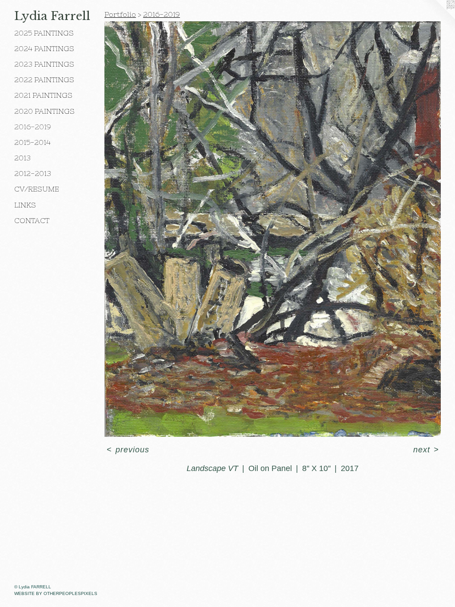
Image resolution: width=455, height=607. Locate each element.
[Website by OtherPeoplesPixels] (437, 18)
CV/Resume (36, 189)
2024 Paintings (44, 48)
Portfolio (120, 14)
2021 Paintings (43, 95)
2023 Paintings (44, 64)
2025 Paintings (44, 33)
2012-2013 (32, 173)
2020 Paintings (44, 111)
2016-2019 (32, 127)
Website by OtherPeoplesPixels (55, 593)
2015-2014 (32, 142)
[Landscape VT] (272, 229)
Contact (31, 220)
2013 (22, 158)
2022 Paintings (44, 80)
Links (25, 205)
